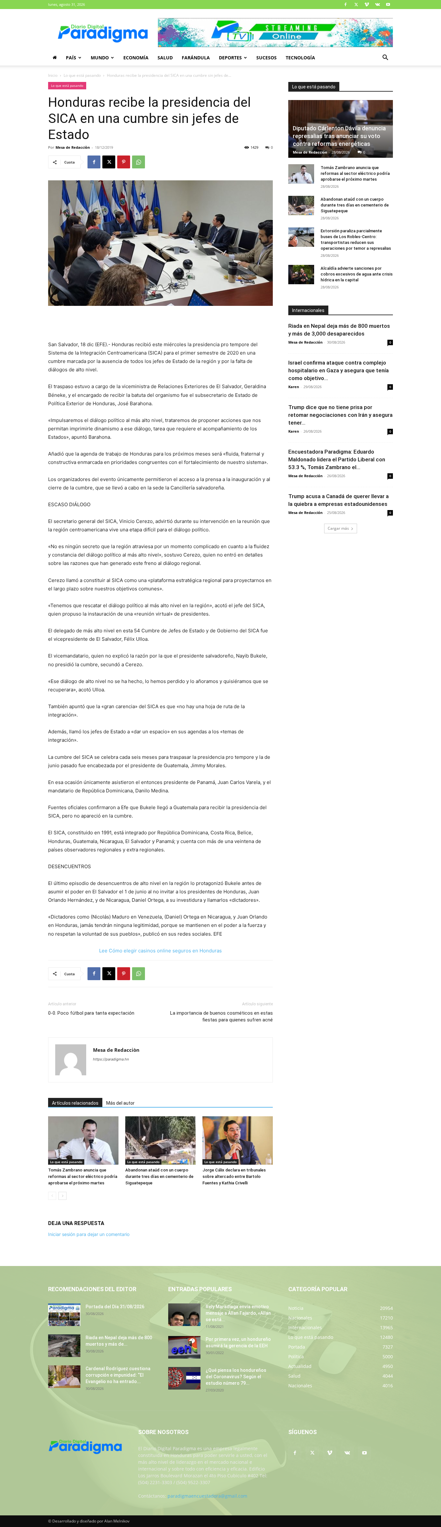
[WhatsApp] (138, 162)
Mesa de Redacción (310, 152)
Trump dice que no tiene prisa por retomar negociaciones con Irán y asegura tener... (340, 415)
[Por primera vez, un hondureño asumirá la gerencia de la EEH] (184, 1347)
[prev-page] (52, 1196)
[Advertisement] (160, 324)
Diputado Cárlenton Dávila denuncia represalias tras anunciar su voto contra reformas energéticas (339, 136)
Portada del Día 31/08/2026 (115, 1306)
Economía (136, 58)
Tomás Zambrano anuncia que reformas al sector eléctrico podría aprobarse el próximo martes (82, 1176)
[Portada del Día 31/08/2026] (64, 1314)
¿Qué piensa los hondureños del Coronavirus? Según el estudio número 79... (236, 1377)
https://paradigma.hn (111, 1059)
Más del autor (120, 1103)
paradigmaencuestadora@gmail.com (207, 1496)
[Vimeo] (367, 4)
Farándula (196, 58)
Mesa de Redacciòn (73, 147)
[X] (356, 4)
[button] (385, 58)
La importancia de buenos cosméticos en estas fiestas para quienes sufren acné (221, 1016)
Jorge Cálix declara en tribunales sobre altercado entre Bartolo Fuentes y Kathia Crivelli (234, 1176)
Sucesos (266, 58)
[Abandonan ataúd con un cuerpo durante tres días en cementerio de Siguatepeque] (160, 1140)
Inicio (52, 75)
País (71, 58)
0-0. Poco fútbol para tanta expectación (91, 1013)
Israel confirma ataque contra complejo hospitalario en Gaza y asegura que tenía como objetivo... (338, 370)
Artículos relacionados (75, 1103)
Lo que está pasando (82, 75)
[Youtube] (388, 4)
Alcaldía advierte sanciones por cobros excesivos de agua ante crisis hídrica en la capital (357, 274)
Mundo (100, 58)
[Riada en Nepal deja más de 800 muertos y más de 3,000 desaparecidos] (64, 1345)
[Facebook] (345, 4)
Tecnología (300, 58)
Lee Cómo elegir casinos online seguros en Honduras (160, 951)
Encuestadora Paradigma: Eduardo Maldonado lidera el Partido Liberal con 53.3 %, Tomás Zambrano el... (336, 459)
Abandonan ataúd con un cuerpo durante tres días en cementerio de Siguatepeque (159, 1176)
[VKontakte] (377, 4)
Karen (293, 386)
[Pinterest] (123, 162)
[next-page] (62, 1196)
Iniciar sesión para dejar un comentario (88, 1234)
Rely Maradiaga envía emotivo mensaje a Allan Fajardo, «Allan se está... (238, 1313)
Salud (165, 58)
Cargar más (338, 528)
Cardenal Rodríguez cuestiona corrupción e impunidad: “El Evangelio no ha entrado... (118, 1375)
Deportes (230, 58)
